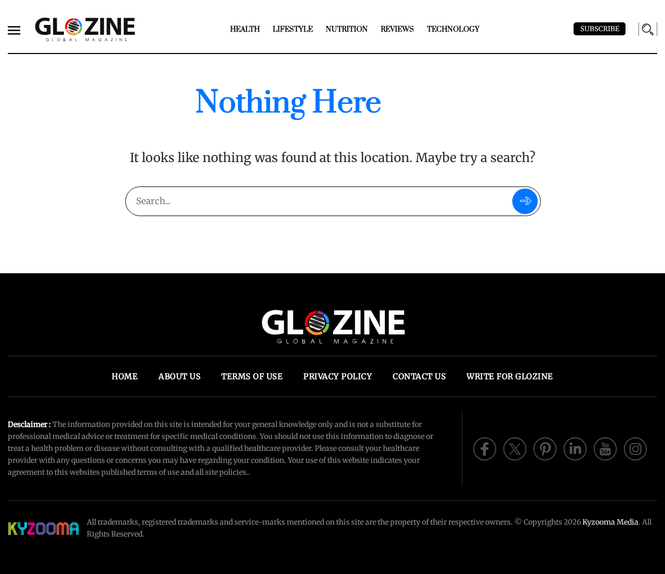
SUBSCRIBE (599, 28)
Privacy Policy (337, 376)
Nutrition (347, 29)
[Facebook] (484, 447)
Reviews (397, 29)
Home (125, 376)
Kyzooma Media (610, 522)
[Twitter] (514, 447)
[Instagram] (635, 447)
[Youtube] (605, 447)
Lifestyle (293, 29)
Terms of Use (252, 376)
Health (245, 29)
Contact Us (419, 376)
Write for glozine (510, 376)
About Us (179, 376)
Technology (453, 29)
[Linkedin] (575, 447)
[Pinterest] (545, 447)
